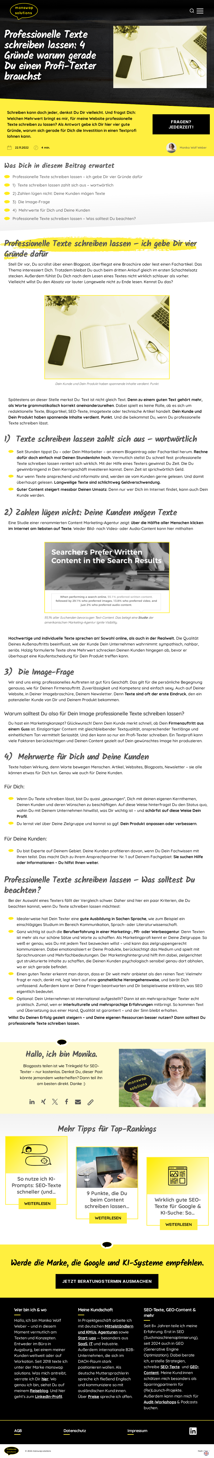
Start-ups (87, 1337)
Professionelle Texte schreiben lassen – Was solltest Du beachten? (74, 218)
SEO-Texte (170, 1366)
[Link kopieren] (89, 1101)
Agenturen (107, 1332)
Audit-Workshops (160, 1401)
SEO (199, 985)
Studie (143, 618)
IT (91, 1343)
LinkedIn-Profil (48, 1396)
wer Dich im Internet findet (152, 489)
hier (45, 1378)
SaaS (82, 1343)
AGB (18, 1430)
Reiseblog (39, 1390)
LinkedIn (193, 1431)
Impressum (137, 1430)
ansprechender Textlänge (166, 729)
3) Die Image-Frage (31, 201)
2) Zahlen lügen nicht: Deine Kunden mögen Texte (59, 193)
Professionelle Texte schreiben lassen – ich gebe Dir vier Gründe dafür (78, 176)
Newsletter (101, 693)
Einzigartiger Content (57, 729)
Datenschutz (75, 1430)
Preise (93, 1396)
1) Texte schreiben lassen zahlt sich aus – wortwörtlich (63, 185)
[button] (32, 1101)
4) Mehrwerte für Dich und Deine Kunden (51, 210)
